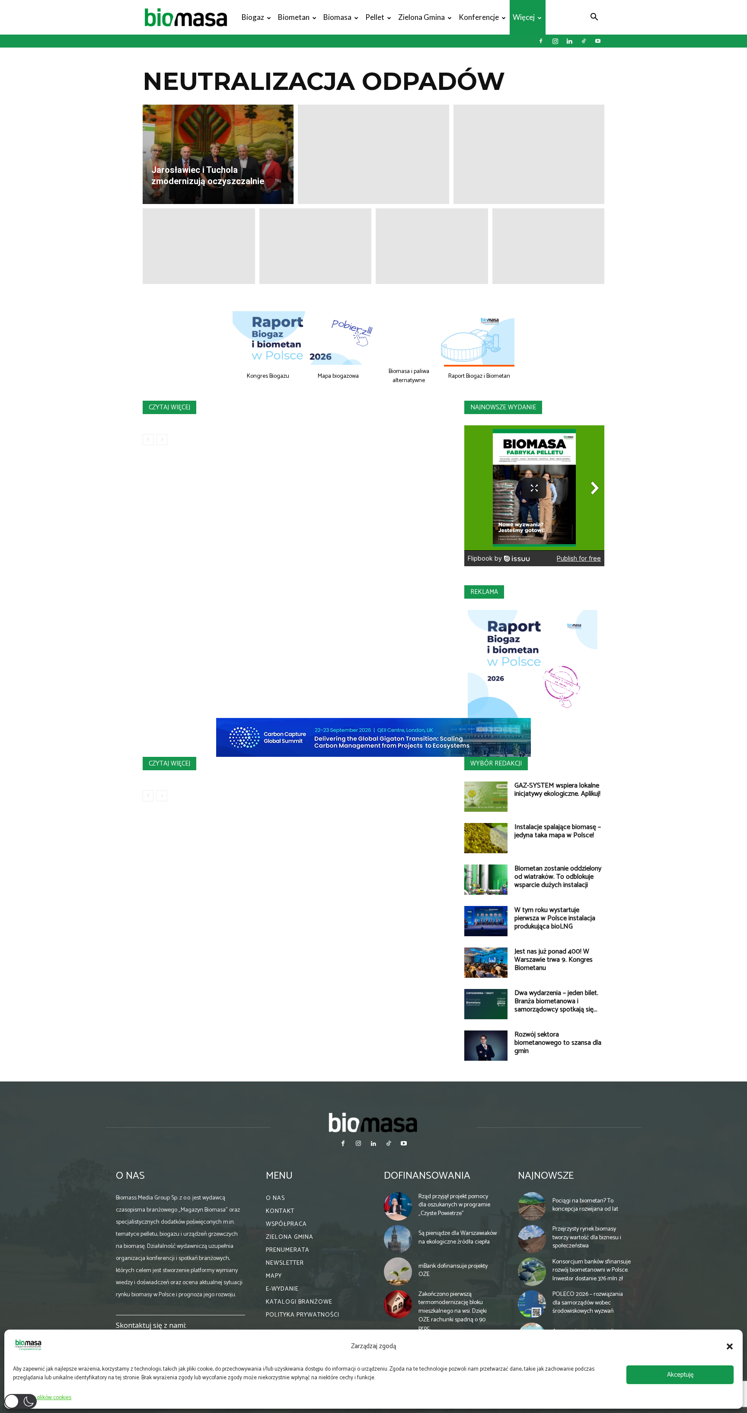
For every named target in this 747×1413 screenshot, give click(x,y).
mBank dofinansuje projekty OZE (453, 1270)
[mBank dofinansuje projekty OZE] (398, 1271)
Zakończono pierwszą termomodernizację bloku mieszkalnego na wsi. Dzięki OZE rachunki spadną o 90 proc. (452, 1311)
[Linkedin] (569, 41)
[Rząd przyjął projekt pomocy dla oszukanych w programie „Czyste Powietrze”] (398, 1206)
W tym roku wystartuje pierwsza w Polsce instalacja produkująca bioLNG (554, 918)
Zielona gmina (421, 17)
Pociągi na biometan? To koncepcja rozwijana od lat (585, 1205)
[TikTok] (583, 41)
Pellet (374, 17)
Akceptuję (680, 1374)
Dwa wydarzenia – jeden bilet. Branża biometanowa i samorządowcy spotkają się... (556, 1001)
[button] (729, 1346)
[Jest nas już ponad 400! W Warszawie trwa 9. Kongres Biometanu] (486, 962)
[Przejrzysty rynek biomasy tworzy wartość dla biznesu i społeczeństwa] (532, 1239)
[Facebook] (540, 41)
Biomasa (337, 17)
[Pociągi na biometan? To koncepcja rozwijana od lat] (532, 1206)
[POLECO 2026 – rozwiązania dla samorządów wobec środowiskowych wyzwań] (532, 1304)
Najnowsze (546, 1176)
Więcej (524, 17)
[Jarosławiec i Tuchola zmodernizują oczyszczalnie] (218, 154)
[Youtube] (597, 41)
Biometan (294, 17)
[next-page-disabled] (161, 439)
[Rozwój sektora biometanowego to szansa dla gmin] (486, 1045)
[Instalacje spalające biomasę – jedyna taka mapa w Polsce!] (486, 838)
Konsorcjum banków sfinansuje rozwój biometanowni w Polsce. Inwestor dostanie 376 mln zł (591, 1270)
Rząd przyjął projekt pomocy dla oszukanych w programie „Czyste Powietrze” (454, 1205)
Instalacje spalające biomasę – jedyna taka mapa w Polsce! (557, 831)
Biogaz (253, 17)
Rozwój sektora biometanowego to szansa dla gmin (557, 1043)
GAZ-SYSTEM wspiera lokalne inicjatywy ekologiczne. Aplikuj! (557, 790)
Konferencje (479, 17)
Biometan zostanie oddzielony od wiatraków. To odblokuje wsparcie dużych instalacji (557, 877)
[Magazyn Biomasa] (373, 1122)
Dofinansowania (427, 1176)
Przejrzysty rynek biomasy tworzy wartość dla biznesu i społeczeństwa (586, 1237)
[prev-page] (148, 439)
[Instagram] (555, 41)
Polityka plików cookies (44, 1397)
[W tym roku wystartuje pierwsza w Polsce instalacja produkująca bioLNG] (486, 921)
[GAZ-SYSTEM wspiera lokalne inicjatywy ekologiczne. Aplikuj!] (486, 796)
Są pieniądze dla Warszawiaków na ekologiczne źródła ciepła (457, 1237)
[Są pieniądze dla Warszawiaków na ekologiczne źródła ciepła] (398, 1239)
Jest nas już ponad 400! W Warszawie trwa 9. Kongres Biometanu (553, 960)
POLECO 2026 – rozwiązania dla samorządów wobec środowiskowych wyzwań (587, 1302)
